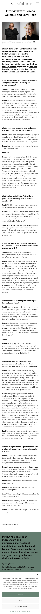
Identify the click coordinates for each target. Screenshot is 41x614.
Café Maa (33, 66)
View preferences (20, 607)
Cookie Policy (14, 611)
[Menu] (37, 4)
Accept (20, 595)
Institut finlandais (20, 3)
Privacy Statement (25, 611)
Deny (20, 601)
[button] (38, 574)
